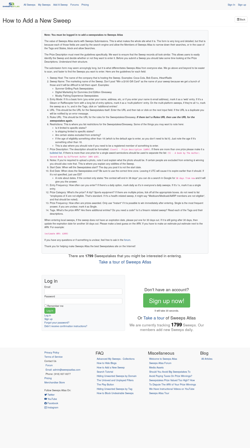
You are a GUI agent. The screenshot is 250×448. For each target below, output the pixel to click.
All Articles (206, 358)
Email (47, 286)
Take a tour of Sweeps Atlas (125, 262)
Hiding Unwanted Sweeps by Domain (117, 376)
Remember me (55, 306)
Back (242, 19)
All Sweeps (29, 4)
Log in (47, 315)
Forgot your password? (56, 322)
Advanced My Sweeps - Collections (116, 358)
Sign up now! (166, 300)
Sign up (242, 4)
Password (49, 296)
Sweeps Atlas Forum (160, 363)
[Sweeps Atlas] (11, 4)
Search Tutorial (105, 371)
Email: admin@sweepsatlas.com (63, 369)
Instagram (52, 407)
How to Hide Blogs (106, 363)
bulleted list (56, 152)
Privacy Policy (51, 352)
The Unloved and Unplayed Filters (115, 380)
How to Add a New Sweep (111, 367)
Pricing (85, 4)
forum (127, 240)
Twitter (51, 394)
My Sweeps (44, 4)
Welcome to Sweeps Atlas (163, 358)
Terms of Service (53, 356)
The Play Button (105, 384)
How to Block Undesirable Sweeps (115, 393)
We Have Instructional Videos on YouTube (171, 389)
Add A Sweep (60, 4)
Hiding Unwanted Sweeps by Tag (114, 389)
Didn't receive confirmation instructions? (65, 326)
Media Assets (156, 367)
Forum (49, 365)
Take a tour (153, 318)
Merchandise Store (54, 382)
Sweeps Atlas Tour (159, 393)
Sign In (231, 4)
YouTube (52, 399)
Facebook (52, 403)
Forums (74, 4)
